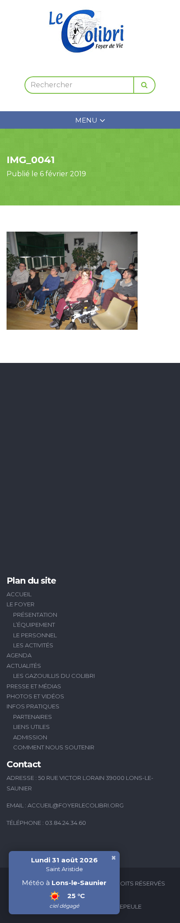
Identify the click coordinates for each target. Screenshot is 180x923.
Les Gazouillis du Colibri (54, 675)
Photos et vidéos (35, 696)
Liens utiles (31, 726)
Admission (30, 737)
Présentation (35, 614)
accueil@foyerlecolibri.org (76, 805)
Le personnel (35, 635)
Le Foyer (21, 604)
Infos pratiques (33, 706)
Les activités (33, 645)
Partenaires (32, 716)
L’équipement (34, 624)
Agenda (19, 655)
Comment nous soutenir (53, 747)
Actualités (24, 665)
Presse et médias (34, 686)
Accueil (19, 594)
